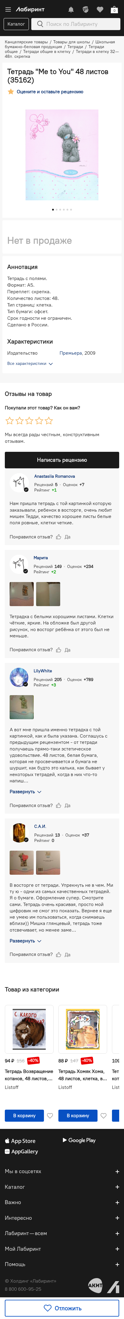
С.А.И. (40, 826)
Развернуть (22, 791)
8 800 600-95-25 (23, 1289)
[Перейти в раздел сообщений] (71, 9)
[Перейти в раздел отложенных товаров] (100, 9)
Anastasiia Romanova (54, 476)
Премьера (71, 353)
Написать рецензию (62, 460)
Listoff (11, 1087)
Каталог (16, 24)
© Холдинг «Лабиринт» (30, 1281)
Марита (41, 557)
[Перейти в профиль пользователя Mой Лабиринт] (85, 9)
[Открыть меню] (8, 10)
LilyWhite (43, 670)
